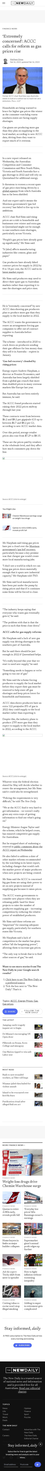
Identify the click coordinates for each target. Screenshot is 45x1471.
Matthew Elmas (16, 59)
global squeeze (10, 191)
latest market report (13, 272)
